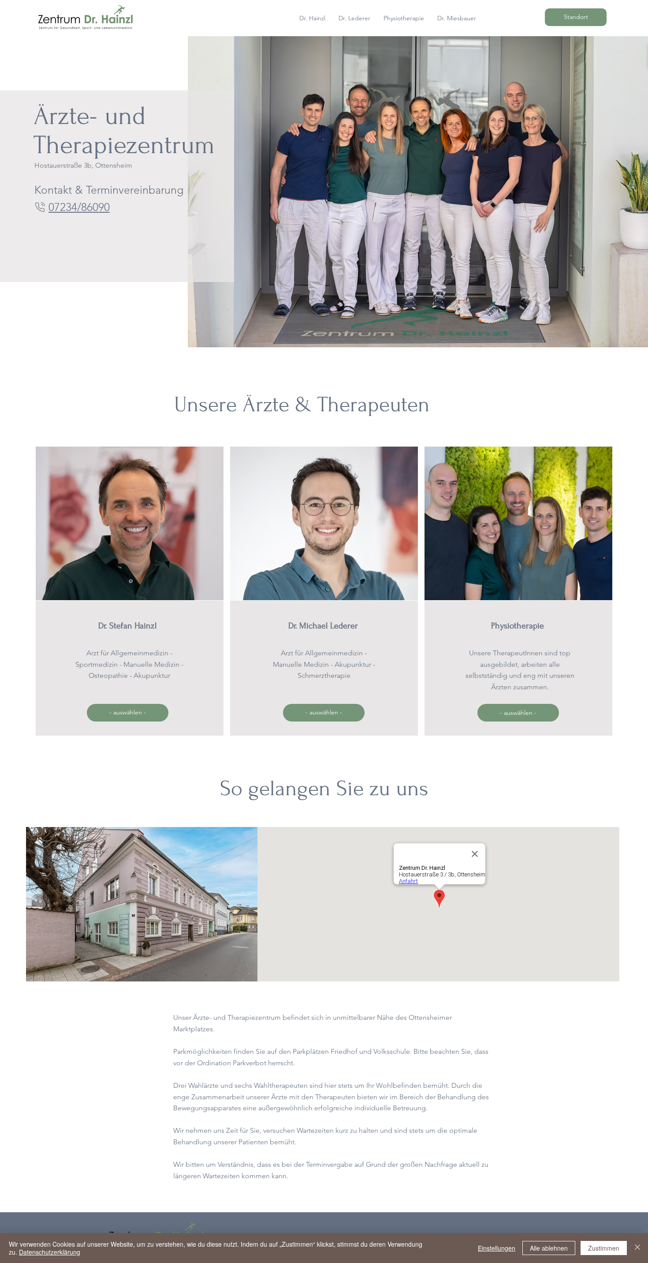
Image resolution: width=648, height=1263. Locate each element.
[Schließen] (637, 1248)
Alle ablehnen (549, 1248)
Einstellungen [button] (496, 1248)
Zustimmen (603, 1248)
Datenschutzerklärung (49, 1252)
